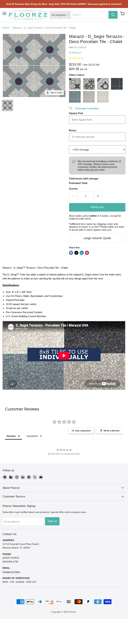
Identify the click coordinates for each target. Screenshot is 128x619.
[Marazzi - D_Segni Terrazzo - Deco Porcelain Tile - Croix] (75, 84)
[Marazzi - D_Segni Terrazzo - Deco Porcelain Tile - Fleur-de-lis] (89, 84)
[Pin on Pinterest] (87, 253)
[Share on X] (76, 253)
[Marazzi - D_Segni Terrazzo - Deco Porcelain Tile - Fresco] (103, 84)
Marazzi (76, 52)
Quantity (73, 188)
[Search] (113, 15)
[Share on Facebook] (71, 253)
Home (5, 27)
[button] (122, 13)
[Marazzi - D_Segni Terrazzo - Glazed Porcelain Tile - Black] (117, 84)
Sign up (52, 521)
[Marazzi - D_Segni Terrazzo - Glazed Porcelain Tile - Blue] (75, 97)
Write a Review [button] (112, 430)
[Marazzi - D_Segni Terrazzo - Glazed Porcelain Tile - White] (103, 97)
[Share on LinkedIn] (82, 253)
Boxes (72, 130)
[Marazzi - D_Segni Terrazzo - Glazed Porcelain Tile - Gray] (89, 97)
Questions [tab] (32, 436)
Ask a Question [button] (83, 430)
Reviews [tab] (11, 436)
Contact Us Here (11, 571)
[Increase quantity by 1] (98, 196)
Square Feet (76, 113)
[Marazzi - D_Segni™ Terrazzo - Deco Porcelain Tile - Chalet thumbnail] (7, 105)
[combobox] (89, 15)
